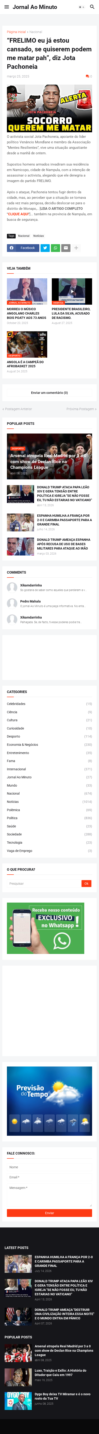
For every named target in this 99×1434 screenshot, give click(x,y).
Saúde (49, 826)
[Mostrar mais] (76, 248)
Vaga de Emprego (49, 851)
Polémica (49, 810)
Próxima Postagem (80, 409)
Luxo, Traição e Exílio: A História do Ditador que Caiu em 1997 (60, 1373)
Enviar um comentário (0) (49, 393)
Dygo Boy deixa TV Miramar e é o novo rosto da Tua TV (62, 1396)
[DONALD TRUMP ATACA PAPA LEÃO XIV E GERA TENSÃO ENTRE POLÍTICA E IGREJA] (18, 1288)
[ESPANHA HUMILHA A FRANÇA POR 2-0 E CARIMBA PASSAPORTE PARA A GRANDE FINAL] (20, 522)
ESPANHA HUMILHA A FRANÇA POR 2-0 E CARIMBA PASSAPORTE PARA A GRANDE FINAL (64, 520)
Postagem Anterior (18, 409)
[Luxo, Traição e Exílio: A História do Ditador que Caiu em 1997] (18, 1377)
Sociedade (49, 834)
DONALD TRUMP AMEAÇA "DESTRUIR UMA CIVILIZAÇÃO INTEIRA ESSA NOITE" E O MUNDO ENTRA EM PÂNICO (64, 1314)
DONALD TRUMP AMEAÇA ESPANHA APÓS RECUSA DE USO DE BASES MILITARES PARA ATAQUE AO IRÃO (63, 544)
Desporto (49, 736)
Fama (49, 761)
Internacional (49, 769)
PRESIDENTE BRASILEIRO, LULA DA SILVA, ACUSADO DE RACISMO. (71, 313)
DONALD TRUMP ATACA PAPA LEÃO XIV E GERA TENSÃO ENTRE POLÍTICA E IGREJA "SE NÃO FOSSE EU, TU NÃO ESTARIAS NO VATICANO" (64, 493)
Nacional (35, 32)
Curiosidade (49, 728)
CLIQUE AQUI (18, 214)
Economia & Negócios (49, 744)
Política (49, 818)
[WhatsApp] (55, 248)
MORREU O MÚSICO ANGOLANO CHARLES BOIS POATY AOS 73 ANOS (26, 313)
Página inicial (16, 32)
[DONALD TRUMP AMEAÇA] (18, 1317)
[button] (6, 7)
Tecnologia (49, 842)
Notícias (38, 236)
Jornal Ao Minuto (35, 7)
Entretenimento (49, 753)
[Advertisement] (49, 1011)
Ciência (49, 712)
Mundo (49, 785)
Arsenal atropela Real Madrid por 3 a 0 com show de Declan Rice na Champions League (64, 1350)
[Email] (65, 248)
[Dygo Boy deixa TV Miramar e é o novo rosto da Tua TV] (18, 1401)
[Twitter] (45, 248)
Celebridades (49, 704)
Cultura (49, 720)
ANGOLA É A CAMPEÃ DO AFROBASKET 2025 (25, 364)
